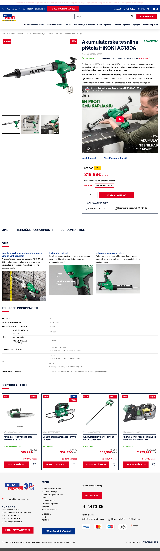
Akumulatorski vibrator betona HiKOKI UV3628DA (98, 438)
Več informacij (89, 158)
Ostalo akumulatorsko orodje (69, 33)
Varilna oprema (104, 24)
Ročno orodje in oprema (84, 24)
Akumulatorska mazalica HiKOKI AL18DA (59, 438)
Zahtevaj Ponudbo (97, 203)
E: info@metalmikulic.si (12, 521)
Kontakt (141, 9)
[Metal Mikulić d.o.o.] (14, 17)
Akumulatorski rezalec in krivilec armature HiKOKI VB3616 (139, 438)
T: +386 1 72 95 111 (11, 515)
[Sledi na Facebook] (84, 507)
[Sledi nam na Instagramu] (90, 507)
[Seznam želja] (148, 9)
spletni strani (143, 58)
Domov (5, 33)
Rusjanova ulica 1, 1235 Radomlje (17, 512)
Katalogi (117, 9)
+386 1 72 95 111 (13, 9)
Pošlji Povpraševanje (63, 9)
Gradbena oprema (121, 24)
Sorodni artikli (73, 230)
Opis (5, 230)
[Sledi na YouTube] (101, 507)
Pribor (68, 24)
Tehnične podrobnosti (115, 158)
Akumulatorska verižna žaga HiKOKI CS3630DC (18, 438)
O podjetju (129, 9)
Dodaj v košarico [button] (16, 464)
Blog (44, 517)
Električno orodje (55, 24)
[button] (154, 9)
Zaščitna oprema (150, 24)
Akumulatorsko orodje (34, 24)
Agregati (136, 24)
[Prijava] (157, 9)
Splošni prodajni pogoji (92, 485)
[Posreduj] (132, 16)
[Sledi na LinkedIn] (95, 507)
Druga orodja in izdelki (43, 33)
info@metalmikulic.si (35, 9)
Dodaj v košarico (116, 195)
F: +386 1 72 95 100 (11, 518)
